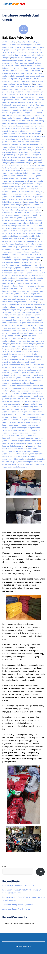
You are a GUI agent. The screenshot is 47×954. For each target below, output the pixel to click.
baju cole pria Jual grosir (11, 47)
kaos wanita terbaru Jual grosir (14, 446)
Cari (4, 866)
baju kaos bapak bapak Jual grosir (15, 73)
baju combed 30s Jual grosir (33, 47)
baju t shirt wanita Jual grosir (19, 228)
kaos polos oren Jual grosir (12, 409)
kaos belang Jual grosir (32, 288)
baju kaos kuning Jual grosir (22, 102)
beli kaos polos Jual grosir (21, 236)
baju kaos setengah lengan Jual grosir (26, 157)
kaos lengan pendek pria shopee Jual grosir (24, 357)
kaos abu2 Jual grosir (24, 281)
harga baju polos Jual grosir (18, 268)
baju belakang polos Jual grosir (29, 45)
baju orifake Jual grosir (16, 207)
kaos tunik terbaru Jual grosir (13, 438)
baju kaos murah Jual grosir (29, 115)
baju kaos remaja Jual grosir (13, 155)
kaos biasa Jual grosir (30, 291)
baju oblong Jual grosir (34, 202)
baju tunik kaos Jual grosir (18, 231)
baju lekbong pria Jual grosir (13, 202)
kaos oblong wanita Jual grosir (14, 372)
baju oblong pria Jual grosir (12, 205)
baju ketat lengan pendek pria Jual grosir (23, 197)
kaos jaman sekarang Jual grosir (20, 325)
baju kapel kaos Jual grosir (12, 194)
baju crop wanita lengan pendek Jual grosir (24, 65)
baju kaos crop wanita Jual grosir (20, 84)
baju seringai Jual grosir (17, 226)
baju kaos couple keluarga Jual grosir (25, 76)
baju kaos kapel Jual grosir (28, 92)
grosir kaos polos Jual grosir (19, 252)
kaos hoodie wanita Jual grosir (14, 323)
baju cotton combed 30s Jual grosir (25, 52)
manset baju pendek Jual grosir (20, 449)
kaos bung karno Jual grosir (28, 299)
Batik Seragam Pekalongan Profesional (18, 885)
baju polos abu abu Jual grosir (14, 212)
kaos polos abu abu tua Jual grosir (24, 396)
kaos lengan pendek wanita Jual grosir (17, 359)
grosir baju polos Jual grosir (13, 249)
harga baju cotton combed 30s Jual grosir (18, 257)
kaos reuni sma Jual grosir (18, 420)
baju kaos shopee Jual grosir (13, 160)
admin (5, 42)
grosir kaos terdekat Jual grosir (30, 254)
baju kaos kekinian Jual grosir (32, 97)
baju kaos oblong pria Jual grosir (24, 123)
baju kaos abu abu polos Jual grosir (28, 71)
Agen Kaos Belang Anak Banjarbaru (16, 909)
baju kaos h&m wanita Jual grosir (15, 89)
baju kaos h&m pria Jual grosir (31, 87)
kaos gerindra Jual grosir (29, 317)
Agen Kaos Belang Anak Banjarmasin (17, 905)
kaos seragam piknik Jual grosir (29, 422)
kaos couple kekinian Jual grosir (14, 304)
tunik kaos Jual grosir (16, 464)
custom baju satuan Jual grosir (14, 241)
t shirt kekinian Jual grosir (17, 459)
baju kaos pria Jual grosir (17, 147)
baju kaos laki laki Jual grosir (33, 105)
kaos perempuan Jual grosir (18, 388)
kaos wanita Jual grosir (16, 441)
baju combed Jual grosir (11, 50)
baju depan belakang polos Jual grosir (17, 68)
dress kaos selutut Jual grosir (26, 244)
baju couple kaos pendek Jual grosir (25, 58)
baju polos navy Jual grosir (18, 220)
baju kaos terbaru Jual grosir (22, 163)
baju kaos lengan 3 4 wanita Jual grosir (17, 107)
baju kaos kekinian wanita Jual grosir (16, 100)
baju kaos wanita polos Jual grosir (30, 191)
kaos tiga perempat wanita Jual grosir (22, 433)
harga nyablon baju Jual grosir (29, 270)
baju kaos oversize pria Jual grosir (21, 128)
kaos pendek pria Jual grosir (18, 383)
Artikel (12, 42)
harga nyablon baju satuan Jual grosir (17, 273)
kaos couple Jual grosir (31, 302)
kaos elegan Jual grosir (31, 315)
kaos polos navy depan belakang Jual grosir (25, 407)
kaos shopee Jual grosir (26, 428)
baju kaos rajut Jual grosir (30, 152)
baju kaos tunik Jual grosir (26, 165)
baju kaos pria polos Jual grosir (23, 149)
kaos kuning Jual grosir (17, 338)
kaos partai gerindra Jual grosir (26, 375)
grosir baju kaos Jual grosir (31, 247)
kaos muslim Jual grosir (17, 367)
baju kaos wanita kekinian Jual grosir (16, 178)
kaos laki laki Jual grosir (30, 346)
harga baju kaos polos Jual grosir (15, 262)
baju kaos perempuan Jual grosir (15, 136)
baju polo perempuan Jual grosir (29, 210)
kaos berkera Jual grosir (11, 291)
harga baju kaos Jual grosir (30, 260)
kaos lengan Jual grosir (20, 351)
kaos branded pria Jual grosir (19, 296)
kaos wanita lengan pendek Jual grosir (26, 443)
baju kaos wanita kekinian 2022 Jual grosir (24, 176)
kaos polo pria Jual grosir (17, 393)
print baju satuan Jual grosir (18, 454)
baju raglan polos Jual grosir (18, 223)
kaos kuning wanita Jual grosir (23, 341)
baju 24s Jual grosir (25, 42)
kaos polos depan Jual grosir (33, 399)
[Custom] (13, 4)
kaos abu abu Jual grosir (17, 275)
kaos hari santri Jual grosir (32, 320)
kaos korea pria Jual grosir (18, 333)
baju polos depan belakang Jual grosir (22, 215)
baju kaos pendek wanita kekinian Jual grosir (25, 134)
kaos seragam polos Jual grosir (14, 425)
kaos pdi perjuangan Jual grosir (14, 380)
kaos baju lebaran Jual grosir (22, 283)
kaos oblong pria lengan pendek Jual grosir (24, 370)
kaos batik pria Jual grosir (29, 286)
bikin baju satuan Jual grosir (28, 239)
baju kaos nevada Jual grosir (19, 121)
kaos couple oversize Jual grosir (23, 307)
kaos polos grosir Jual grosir (13, 401)
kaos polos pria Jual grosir (18, 412)
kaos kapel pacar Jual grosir (27, 328)
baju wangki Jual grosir (26, 233)
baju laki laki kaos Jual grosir (30, 199)
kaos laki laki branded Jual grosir (23, 344)
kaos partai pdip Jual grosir (32, 378)
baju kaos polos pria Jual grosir (20, 139)
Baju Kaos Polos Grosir (17, 37)
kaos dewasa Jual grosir (26, 312)
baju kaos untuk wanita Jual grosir (21, 170)
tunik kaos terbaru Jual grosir (19, 467)
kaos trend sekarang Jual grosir (28, 435)
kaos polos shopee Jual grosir (28, 414)
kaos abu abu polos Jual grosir (23, 278)
